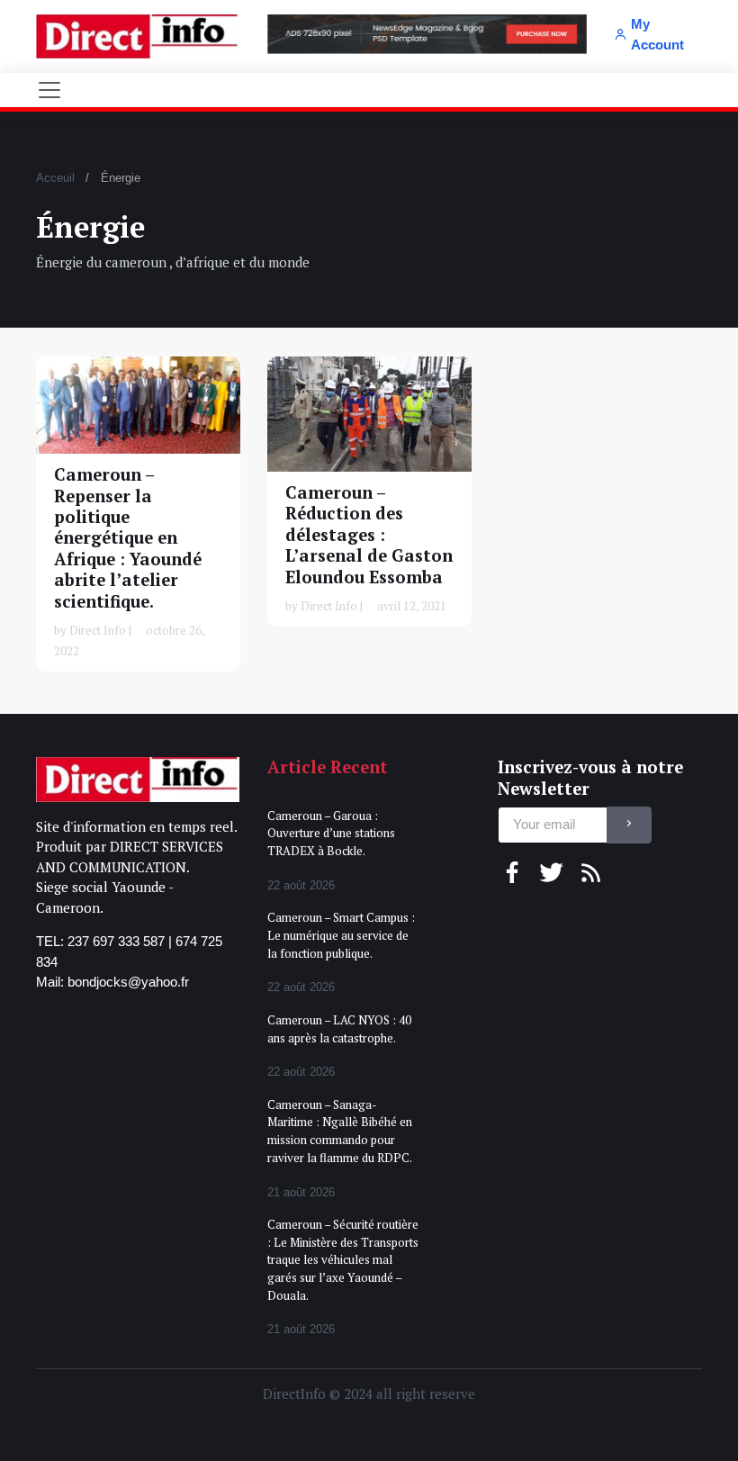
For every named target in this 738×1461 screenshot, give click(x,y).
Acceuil (55, 178)
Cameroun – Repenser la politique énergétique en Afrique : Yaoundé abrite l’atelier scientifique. (128, 538)
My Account (657, 34)
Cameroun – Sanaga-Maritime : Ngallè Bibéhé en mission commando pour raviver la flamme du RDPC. (339, 1131)
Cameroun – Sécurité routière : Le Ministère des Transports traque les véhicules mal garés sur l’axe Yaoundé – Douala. (342, 1259)
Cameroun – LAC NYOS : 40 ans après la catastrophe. (339, 1029)
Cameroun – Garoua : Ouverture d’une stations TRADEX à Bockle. (331, 833)
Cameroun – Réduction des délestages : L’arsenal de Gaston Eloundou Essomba (369, 535)
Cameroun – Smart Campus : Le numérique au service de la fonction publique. (341, 934)
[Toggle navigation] (49, 90)
